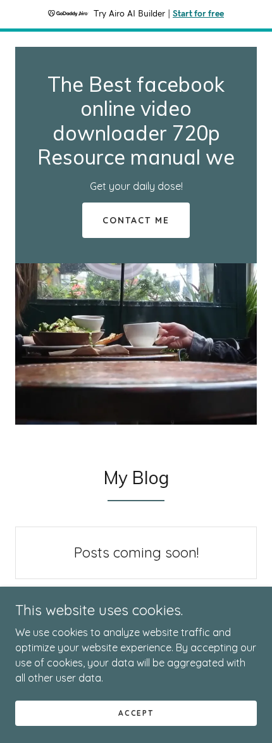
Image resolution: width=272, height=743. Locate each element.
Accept (135, 713)
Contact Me (136, 220)
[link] (136, 160)
